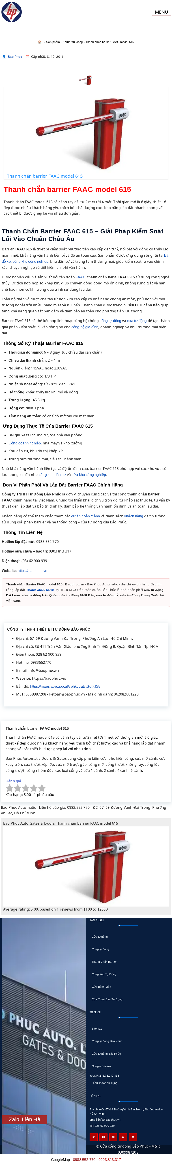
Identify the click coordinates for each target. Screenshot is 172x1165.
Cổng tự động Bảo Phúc (107, 1041)
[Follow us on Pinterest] (123, 1137)
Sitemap (97, 1028)
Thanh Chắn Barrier (104, 961)
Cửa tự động (100, 936)
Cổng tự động (100, 949)
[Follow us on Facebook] (103, 1137)
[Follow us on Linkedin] (113, 1137)
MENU (161, 12)
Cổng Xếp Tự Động (104, 974)
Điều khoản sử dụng (105, 1083)
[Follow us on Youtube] (133, 1137)
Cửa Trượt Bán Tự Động (107, 999)
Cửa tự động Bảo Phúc (106, 1053)
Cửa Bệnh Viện (101, 986)
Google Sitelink (101, 1066)
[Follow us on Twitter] (94, 1137)
